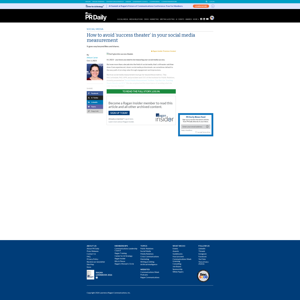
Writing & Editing (167, 19)
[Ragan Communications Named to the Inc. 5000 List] (212, 17)
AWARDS (188, 19)
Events (175, 248)
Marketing (154, 19)
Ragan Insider (120, 258)
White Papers (178, 272)
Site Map (90, 264)
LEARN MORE (201, 6)
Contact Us (91, 254)
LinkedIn (201, 248)
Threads (201, 251)
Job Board (177, 266)
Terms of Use (206, 132)
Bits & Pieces (120, 261)
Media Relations (136, 19)
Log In (212, 1)
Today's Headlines (186, 130)
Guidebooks (178, 254)
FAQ (88, 256)
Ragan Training (98, 1)
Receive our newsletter (96, 262)
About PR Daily (93, 248)
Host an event (178, 256)
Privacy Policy (92, 259)
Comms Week (155, 1)
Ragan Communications (149, 277)
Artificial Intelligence (148, 264)
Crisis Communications (149, 256)
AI (176, 19)
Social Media (122, 19)
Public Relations (146, 248)
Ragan (88, 1)
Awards (176, 251)
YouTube (202, 259)
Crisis (146, 19)
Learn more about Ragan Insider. (121, 122)
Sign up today (119, 112)
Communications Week (149, 272)
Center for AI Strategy (115, 1)
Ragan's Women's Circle (124, 264)
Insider (128, 1)
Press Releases (93, 251)
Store (89, 267)
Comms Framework (169, 1)
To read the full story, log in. (141, 91)
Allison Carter (92, 57)
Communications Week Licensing (182, 260)
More (195, 19)
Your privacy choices (203, 263)
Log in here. (128, 119)
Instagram (202, 254)
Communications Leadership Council (126, 249)
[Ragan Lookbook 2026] (99, 274)
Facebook (202, 256)
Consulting (177, 264)
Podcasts (144, 275)
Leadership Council (140, 1)
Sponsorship (177, 269)
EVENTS (181, 19)
